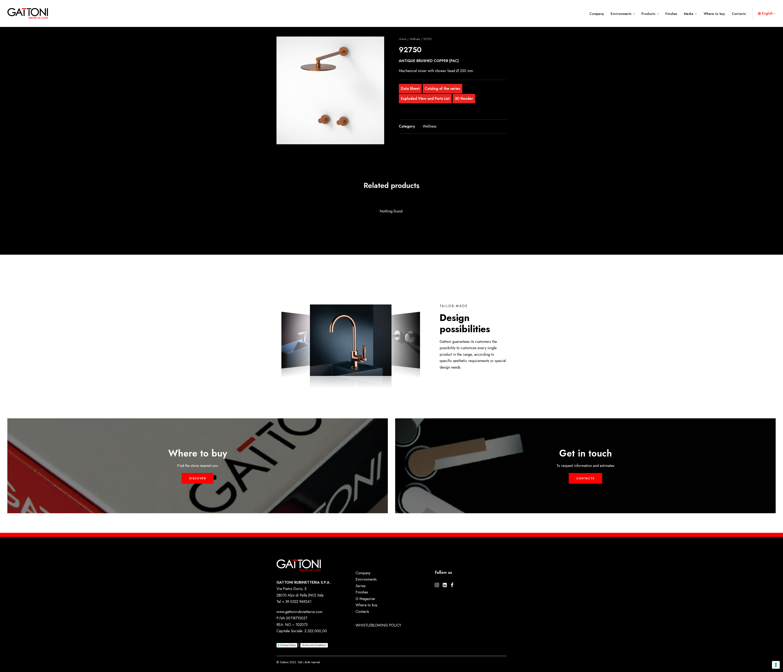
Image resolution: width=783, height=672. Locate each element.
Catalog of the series (442, 88)
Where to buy (714, 13)
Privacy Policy (288, 645)
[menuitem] (598, 13)
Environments (621, 13)
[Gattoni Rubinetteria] (27, 13)
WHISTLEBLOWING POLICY (378, 625)
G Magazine (365, 598)
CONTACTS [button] (585, 478)
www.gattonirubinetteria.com (299, 611)
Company (596, 13)
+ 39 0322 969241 (296, 601)
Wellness (415, 39)
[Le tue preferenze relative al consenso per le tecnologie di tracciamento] (776, 665)
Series (361, 586)
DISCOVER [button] (197, 478)
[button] (330, 90)
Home (402, 39)
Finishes (671, 13)
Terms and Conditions (314, 645)
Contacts (739, 13)
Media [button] (688, 13)
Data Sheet (410, 88)
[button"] (437, 586)
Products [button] (648, 13)
